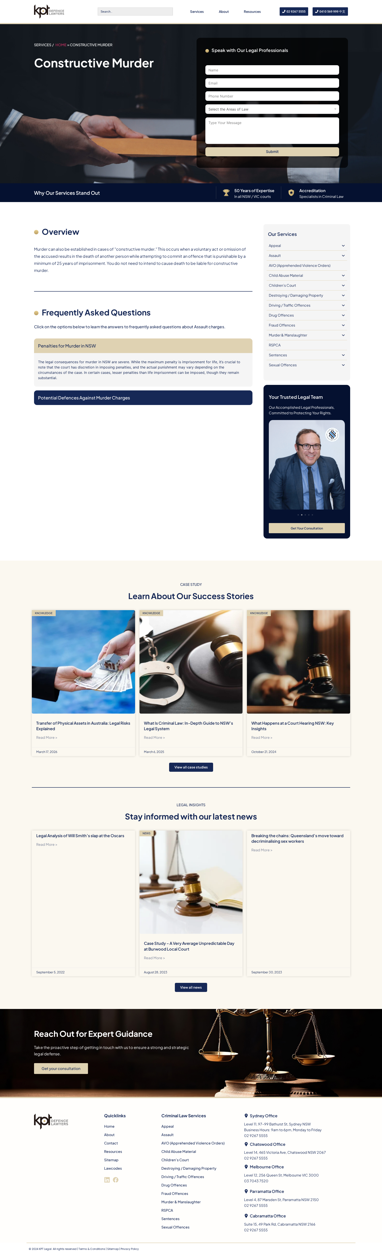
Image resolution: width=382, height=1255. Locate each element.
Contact (111, 1143)
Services (197, 11)
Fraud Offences (282, 325)
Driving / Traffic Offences (289, 305)
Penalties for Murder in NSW (67, 345)
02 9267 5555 (256, 1135)
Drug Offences (281, 315)
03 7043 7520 (256, 1181)
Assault (275, 255)
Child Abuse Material (286, 275)
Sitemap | (114, 1249)
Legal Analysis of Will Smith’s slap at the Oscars (80, 835)
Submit (272, 151)
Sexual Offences (283, 365)
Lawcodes (113, 1168)
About (224, 11)
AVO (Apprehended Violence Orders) (299, 265)
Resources (252, 11)
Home (61, 44)
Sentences (278, 355)
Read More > (46, 737)
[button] (298, 515)
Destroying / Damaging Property (296, 295)
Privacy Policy (130, 1249)
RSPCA (275, 345)
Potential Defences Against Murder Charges (84, 397)
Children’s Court (282, 285)
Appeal (275, 245)
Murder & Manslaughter (288, 335)
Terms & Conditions (91, 1249)
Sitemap (111, 1160)
